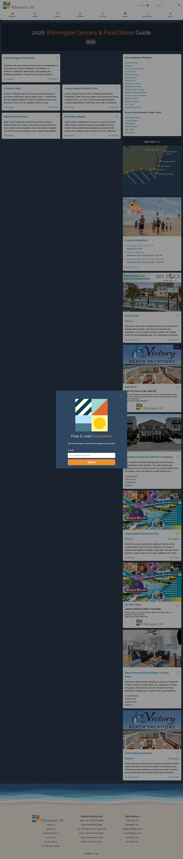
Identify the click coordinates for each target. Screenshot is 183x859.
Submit (91, 462)
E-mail (70, 450)
